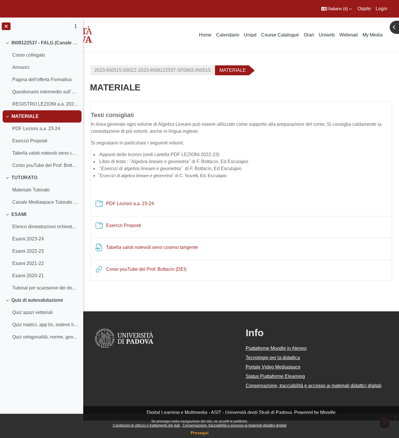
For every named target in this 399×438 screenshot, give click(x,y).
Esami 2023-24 (28, 238)
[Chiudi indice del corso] (6, 26)
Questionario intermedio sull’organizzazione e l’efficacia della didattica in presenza (45, 91)
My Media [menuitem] (372, 34)
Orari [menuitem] (309, 34)
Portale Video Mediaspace (273, 366)
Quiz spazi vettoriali (32, 312)
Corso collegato (28, 55)
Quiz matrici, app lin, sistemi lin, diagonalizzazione (45, 324)
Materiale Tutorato (31, 189)
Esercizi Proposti (29, 140)
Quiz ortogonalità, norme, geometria (45, 336)
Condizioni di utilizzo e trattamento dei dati (147, 425)
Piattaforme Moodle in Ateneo (276, 348)
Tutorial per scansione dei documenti (45, 287)
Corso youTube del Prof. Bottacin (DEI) (45, 165)
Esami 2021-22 (28, 263)
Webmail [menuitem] (348, 34)
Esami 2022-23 (28, 251)
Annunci (21, 67)
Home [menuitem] (205, 34)
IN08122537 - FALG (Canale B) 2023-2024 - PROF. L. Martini (45, 42)
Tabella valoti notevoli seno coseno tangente (45, 153)
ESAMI (18, 214)
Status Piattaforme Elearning (275, 376)
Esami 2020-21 (28, 275)
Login (381, 8)
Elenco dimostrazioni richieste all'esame (45, 226)
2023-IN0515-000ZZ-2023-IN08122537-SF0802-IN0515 (152, 70)
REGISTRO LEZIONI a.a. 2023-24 (45, 104)
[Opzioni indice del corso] (75, 26)
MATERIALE (25, 116)
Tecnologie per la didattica (273, 357)
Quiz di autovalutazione (37, 300)
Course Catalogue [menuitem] (280, 34)
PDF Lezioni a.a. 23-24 (36, 128)
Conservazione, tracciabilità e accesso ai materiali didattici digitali (235, 425)
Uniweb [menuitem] (327, 34)
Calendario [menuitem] (227, 34)
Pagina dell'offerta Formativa (42, 79)
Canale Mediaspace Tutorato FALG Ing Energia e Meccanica (45, 202)
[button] (336, 9)
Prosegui (200, 432)
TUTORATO (24, 177)
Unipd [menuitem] (250, 34)
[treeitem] (41, 73)
